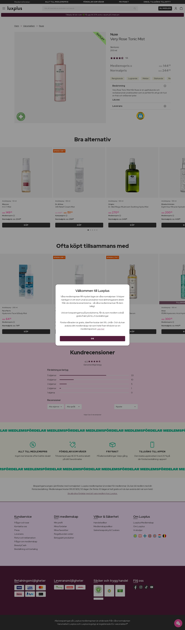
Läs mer (100, 328)
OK (92, 338)
